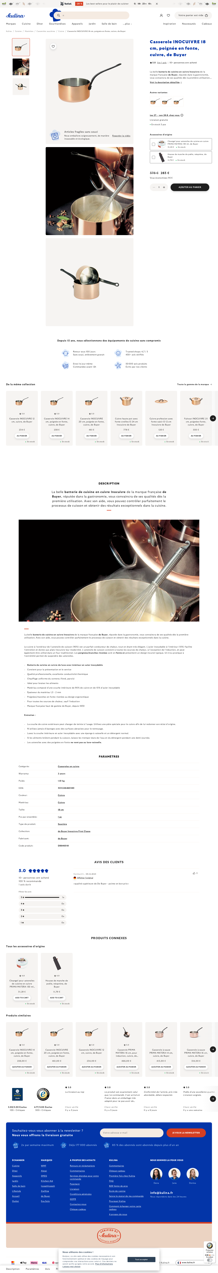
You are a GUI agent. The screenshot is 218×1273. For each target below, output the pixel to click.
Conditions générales (80, 1194)
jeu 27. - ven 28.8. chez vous (165, 115)
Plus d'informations (104, 1264)
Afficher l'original (85, 878)
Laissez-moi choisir (71, 1267)
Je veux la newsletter (186, 1133)
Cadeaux (207, 24)
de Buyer (62, 839)
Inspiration (169, 24)
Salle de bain (18, 1186)
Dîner (15, 1171)
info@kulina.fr (161, 1192)
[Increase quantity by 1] (164, 187)
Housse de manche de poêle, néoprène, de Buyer (187, 156)
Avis (47, 1269)
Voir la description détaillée (165, 82)
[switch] (209, 1260)
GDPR (73, 1199)
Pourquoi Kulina (117, 1201)
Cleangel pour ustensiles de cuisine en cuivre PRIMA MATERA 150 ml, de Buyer (188, 143)
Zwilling (45, 1191)
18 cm (61, 810)
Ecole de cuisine (117, 1191)
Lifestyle (16, 1191)
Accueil (16, 1196)
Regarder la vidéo (121, 136)
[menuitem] (11, 24)
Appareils (17, 1176)
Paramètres (32, 1269)
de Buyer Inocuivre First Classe (74, 831)
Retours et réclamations (82, 1166)
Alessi (44, 1171)
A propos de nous (118, 1214)
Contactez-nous (78, 1204)
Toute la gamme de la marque (193, 384)
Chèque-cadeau (78, 1209)
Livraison (74, 1189)
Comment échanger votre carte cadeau (125, 1207)
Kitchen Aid (47, 1181)
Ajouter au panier (190, 187)
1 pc (60, 817)
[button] (22, 1067)
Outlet (15, 1201)
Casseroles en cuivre (68, 766)
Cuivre (61, 795)
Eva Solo (45, 1201)
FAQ (111, 1181)
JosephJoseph (48, 1186)
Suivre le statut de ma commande (126, 1196)
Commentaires (77, 1171)
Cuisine (16, 1166)
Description (13, 1269)
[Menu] (213, 1242)
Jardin (15, 1181)
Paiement (75, 1184)
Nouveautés (189, 24)
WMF (43, 1166)
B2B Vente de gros (118, 1186)
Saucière (62, 824)
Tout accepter (141, 1259)
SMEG (44, 1176)
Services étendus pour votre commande (84, 1177)
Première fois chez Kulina (122, 1176)
